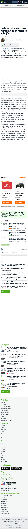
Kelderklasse (4, 509)
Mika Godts (3, 402)
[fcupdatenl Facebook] (1, 474)
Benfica (3, 459)
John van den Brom (5, 406)
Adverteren (8, 519)
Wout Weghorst (4, 404)
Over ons (3, 519)
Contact (14, 519)
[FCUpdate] (3, 2)
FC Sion (3, 449)
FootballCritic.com (5, 497)
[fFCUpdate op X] (7, 474)
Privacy (25, 519)
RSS (11, 523)
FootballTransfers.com (6, 495)
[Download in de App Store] (5, 468)
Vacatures (20, 519)
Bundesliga (3, 429)
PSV (2, 455)
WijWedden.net (4, 507)
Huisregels (17, 521)
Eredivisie (3, 425)
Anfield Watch (4, 511)
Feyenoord (3, 445)
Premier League (4, 437)
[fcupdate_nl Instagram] (4, 474)
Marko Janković (5, 414)
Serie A (2, 433)
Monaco (3, 451)
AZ (1, 453)
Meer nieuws (5, 291)
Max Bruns (3, 418)
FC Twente (3, 447)
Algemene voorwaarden (8, 521)
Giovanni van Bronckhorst (7, 420)
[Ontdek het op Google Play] (16, 468)
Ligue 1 (2, 427)
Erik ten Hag (4, 416)
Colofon (22, 521)
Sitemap (16, 523)
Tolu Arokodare (4, 410)
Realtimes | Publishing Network (14, 527)
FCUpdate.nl (4, 499)
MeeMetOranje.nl (5, 513)
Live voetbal (15, 2)
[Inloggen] (22, 2)
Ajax (2, 443)
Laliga (2, 431)
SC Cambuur (4, 461)
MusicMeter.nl (4, 505)
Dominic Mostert (10, 40)
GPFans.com (4, 501)
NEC (2, 457)
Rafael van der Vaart (6, 408)
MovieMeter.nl (4, 503)
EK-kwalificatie (4, 435)
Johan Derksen (5, 48)
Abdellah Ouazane (5, 412)
